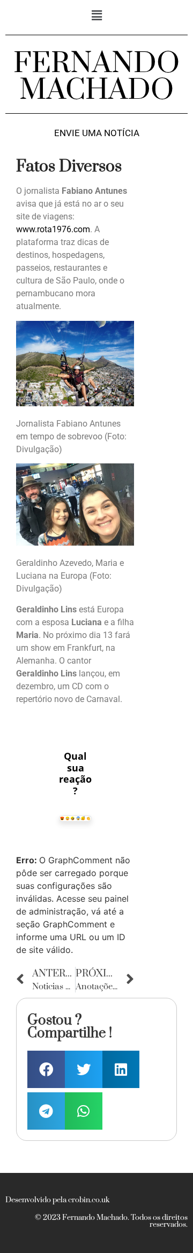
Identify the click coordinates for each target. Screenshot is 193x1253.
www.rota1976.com (53, 229)
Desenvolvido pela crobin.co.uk (57, 1200)
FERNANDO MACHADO (96, 76)
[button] (96, 15)
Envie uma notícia (96, 133)
